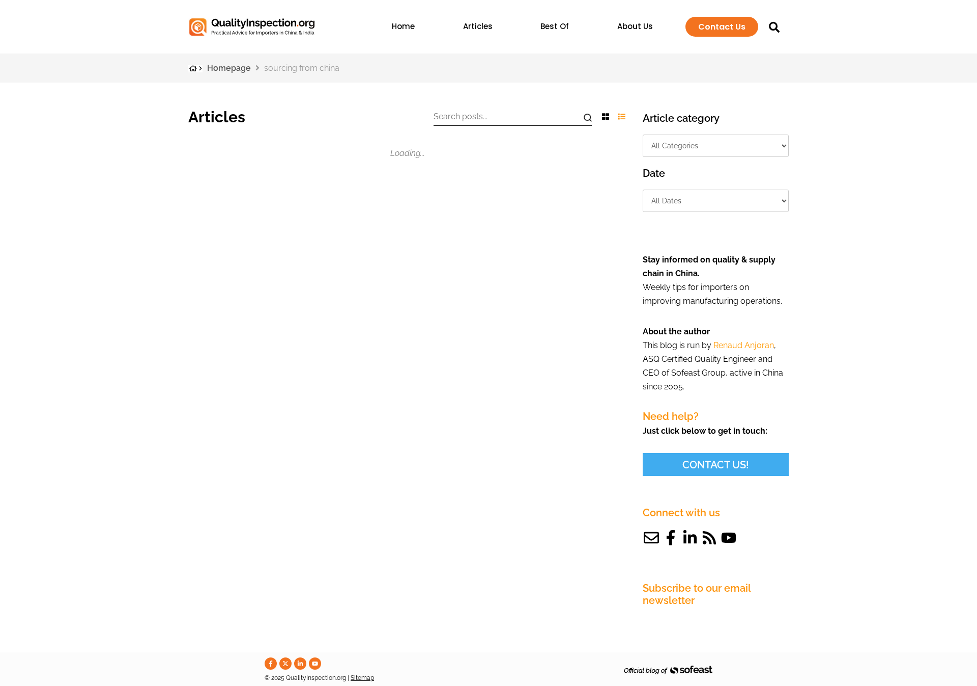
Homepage (229, 68)
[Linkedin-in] (690, 537)
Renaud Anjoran (743, 345)
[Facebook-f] (670, 537)
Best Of (554, 26)
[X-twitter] (285, 663)
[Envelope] (651, 537)
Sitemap (362, 677)
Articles (478, 26)
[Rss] (709, 537)
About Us (635, 26)
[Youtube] (728, 537)
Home (403, 26)
